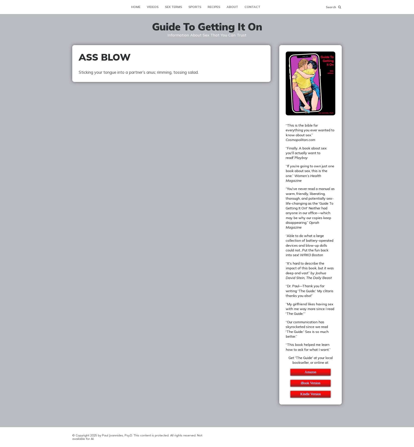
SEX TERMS (173, 7)
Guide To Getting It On (207, 26)
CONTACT (252, 7)
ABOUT (232, 7)
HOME (135, 7)
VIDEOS (152, 7)
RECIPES (214, 7)
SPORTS (194, 7)
